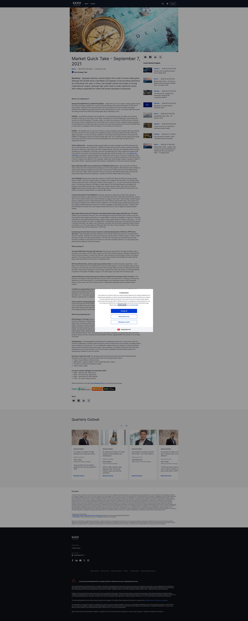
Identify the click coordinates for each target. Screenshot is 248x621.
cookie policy (122, 305)
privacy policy (134, 305)
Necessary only (124, 316)
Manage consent (124, 322)
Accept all (124, 311)
